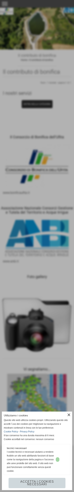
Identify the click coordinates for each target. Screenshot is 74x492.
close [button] (69, 415)
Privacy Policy (27, 431)
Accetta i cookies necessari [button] (37, 483)
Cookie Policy (11, 431)
